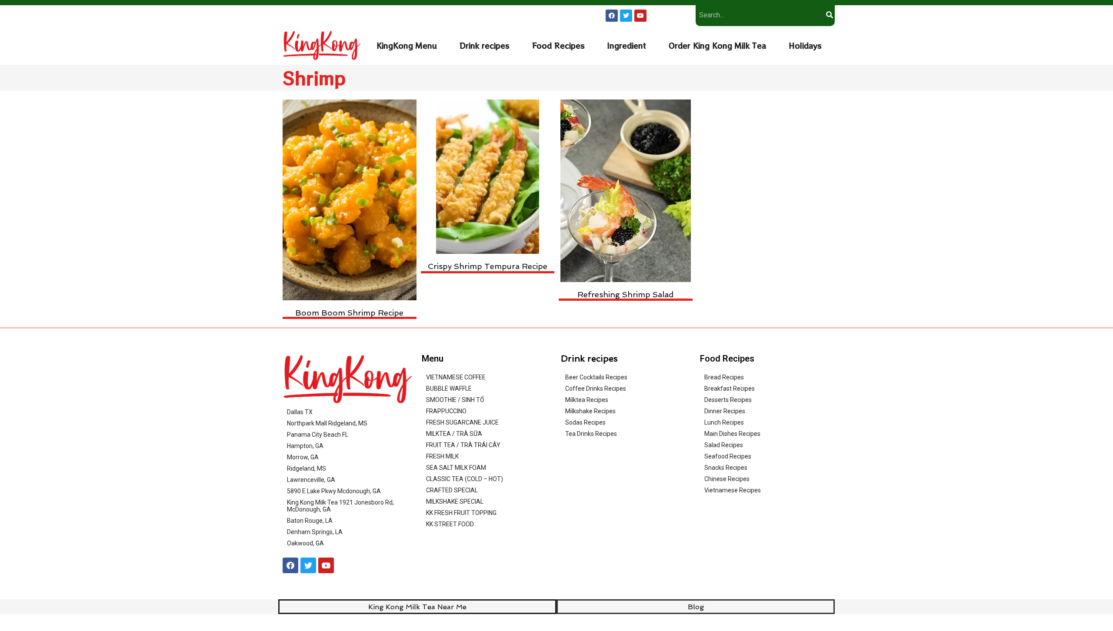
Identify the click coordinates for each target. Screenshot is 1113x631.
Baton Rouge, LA (310, 520)
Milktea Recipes (586, 399)
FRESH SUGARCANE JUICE (462, 422)
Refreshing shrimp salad (625, 294)
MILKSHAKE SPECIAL (454, 501)
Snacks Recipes (725, 467)
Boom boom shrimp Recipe (349, 312)
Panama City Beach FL (317, 434)
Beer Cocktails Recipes (596, 377)
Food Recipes (558, 45)
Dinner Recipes (724, 411)
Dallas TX (300, 411)
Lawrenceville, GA (311, 479)
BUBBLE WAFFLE (449, 388)
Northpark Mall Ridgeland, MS (327, 423)
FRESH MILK (442, 456)
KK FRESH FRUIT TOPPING (461, 512)
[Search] (829, 15)
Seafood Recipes (727, 456)
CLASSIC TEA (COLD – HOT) (464, 478)
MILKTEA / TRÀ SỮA (454, 433)
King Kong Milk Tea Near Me (417, 607)
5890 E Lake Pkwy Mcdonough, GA (334, 491)
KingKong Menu (407, 45)
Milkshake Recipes (590, 411)
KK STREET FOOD (450, 524)
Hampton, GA (305, 445)
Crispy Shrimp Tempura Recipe (487, 266)
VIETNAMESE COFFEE (456, 377)
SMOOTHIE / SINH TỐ (455, 399)
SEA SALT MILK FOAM (456, 467)
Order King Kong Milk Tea (717, 45)
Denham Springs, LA (315, 531)
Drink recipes (485, 45)
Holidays (805, 45)
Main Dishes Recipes (732, 433)
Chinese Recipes (727, 478)
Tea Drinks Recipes (591, 433)
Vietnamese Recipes (732, 490)
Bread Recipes (724, 377)
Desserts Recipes (728, 399)
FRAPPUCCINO (446, 411)
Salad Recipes (723, 445)
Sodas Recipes (585, 422)
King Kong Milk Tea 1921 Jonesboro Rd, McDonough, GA (340, 506)
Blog (696, 607)
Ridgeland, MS (306, 468)
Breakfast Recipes (729, 388)
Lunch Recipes (724, 422)
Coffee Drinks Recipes (595, 388)
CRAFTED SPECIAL (452, 490)
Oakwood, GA (305, 543)
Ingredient (626, 45)
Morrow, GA (303, 457)
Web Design (645, 619)
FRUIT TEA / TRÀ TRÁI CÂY (463, 445)
